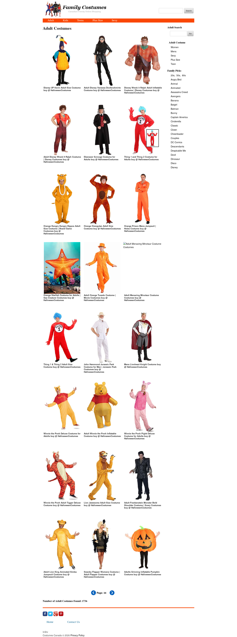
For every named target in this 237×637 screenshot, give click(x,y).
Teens (80, 20)
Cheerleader (177, 133)
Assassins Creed (179, 92)
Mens (173, 51)
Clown (174, 129)
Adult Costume (177, 42)
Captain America (179, 117)
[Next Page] (112, 594)
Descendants (177, 146)
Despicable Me (178, 150)
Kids (65, 20)
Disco (173, 163)
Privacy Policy (77, 635)
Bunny (174, 113)
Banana (175, 100)
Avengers (175, 96)
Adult (51, 20)
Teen (173, 63)
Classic (174, 125)
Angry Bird (176, 79)
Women (175, 47)
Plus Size (98, 20)
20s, (173, 75)
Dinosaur (175, 159)
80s (184, 75)
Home (50, 621)
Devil (173, 154)
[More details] (62, 67)
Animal (174, 83)
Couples (175, 138)
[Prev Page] (93, 594)
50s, (178, 75)
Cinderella (176, 121)
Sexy (114, 20)
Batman (175, 108)
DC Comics (176, 142)
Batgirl (174, 104)
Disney (174, 167)
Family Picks (174, 70)
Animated (175, 87)
